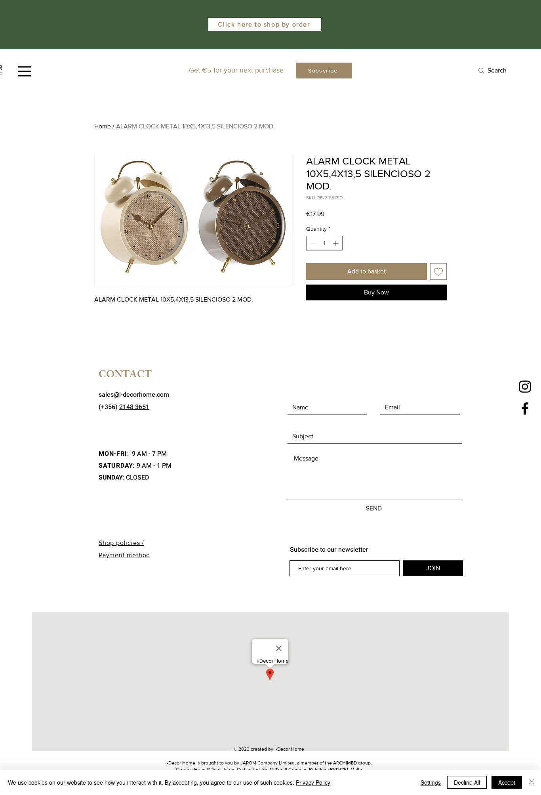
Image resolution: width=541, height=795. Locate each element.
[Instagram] (525, 386)
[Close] (531, 782)
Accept (506, 782)
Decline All (467, 782)
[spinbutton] (324, 243)
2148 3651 (134, 407)
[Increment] (336, 243)
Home (102, 126)
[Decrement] (312, 243)
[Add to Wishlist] (438, 271)
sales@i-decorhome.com (134, 394)
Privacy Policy (313, 782)
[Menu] (24, 71)
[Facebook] (525, 408)
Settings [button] (431, 782)
